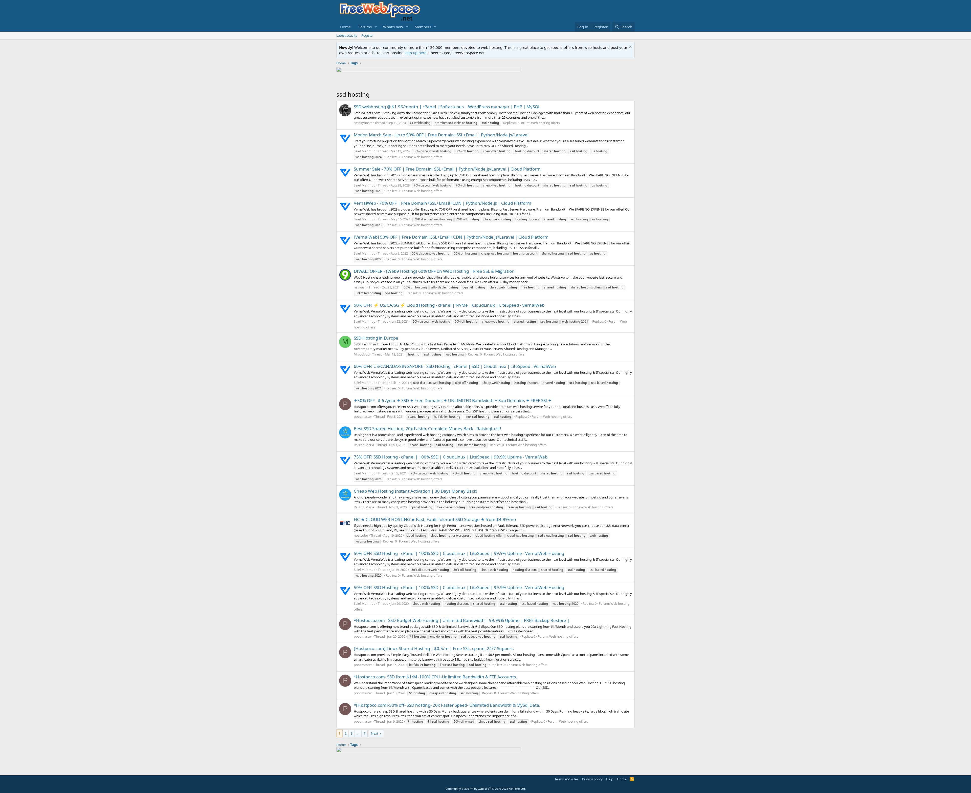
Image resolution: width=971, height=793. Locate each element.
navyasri (360, 287)
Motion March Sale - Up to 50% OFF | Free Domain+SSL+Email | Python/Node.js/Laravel (441, 135)
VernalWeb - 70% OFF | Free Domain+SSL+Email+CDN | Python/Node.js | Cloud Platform (442, 203)
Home (345, 26)
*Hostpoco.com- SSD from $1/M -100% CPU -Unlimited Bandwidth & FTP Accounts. (435, 677)
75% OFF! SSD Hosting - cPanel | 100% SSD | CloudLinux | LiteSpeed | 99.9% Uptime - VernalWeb (450, 457)
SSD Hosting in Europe (376, 338)
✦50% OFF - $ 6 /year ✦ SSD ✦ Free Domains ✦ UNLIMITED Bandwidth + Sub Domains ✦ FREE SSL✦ (452, 400)
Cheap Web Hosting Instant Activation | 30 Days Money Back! (415, 491)
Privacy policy (592, 779)
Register (367, 35)
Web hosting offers (545, 122)
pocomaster (363, 416)
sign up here (415, 52)
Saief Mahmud (365, 151)
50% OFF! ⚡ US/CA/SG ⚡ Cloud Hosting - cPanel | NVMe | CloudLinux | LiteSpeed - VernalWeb (449, 305)
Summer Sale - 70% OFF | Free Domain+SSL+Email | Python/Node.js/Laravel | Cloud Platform (447, 169)
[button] (375, 27)
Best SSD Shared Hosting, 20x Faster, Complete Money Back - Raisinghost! (427, 428)
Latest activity (346, 35)
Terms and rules (566, 779)
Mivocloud (362, 354)
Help (609, 779)
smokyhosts (363, 122)
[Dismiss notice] (630, 47)
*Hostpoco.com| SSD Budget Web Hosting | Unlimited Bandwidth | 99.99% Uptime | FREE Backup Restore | (461, 620)
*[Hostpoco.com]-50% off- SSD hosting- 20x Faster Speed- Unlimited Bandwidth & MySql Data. (447, 705)
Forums (365, 26)
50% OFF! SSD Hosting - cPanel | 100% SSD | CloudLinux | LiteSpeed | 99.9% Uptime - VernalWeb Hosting (459, 553)
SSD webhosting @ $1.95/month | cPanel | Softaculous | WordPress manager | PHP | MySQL (447, 107)
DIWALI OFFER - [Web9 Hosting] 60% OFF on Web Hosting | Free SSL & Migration (434, 271)
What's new (393, 26)
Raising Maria (364, 445)
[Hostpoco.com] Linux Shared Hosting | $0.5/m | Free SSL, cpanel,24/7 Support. (434, 648)
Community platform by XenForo (486, 788)
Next (374, 733)
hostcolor (361, 535)
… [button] (358, 733)
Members (422, 26)
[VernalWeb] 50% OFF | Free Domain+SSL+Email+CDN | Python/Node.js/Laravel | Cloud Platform (451, 237)
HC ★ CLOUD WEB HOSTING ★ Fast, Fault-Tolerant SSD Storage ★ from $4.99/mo (435, 519)
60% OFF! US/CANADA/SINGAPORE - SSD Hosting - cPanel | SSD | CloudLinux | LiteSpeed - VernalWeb (455, 366)
